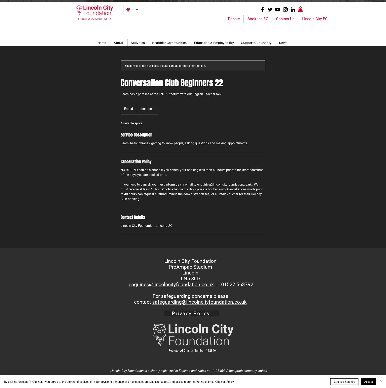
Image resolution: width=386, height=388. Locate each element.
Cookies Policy (224, 382)
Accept (368, 382)
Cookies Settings (344, 382)
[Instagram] (285, 9)
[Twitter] (270, 9)
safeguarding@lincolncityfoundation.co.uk (199, 302)
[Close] (381, 381)
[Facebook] (262, 9)
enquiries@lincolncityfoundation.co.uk (171, 284)
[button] (300, 9)
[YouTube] (278, 9)
